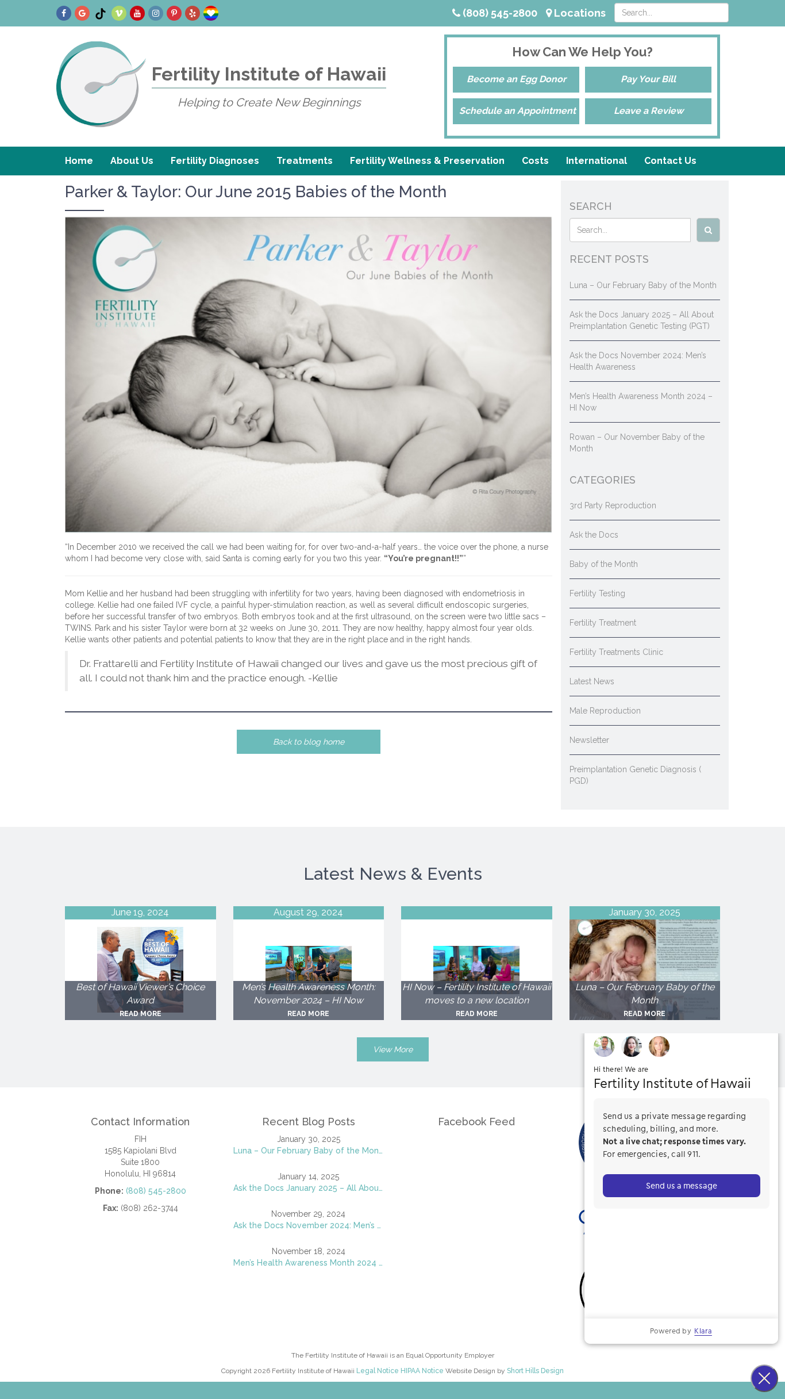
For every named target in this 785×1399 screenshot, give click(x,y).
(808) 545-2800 (498, 13)
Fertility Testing (597, 593)
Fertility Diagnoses (215, 160)
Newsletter (589, 740)
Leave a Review (648, 110)
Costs (535, 160)
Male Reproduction (605, 710)
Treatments (304, 160)
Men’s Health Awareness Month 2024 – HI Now (308, 1262)
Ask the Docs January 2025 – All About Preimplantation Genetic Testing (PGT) (308, 1188)
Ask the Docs (593, 534)
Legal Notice (377, 1371)
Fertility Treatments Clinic (616, 652)
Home (79, 160)
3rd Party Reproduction (612, 505)
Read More (140, 1014)
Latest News (591, 681)
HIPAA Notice (422, 1371)
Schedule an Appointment (517, 110)
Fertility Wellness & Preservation (427, 160)
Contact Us (670, 160)
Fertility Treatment (602, 622)
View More (393, 1049)
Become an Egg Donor (516, 79)
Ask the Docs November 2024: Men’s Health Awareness (308, 1225)
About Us (131, 160)
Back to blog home (308, 741)
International (596, 160)
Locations (579, 13)
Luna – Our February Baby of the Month (643, 285)
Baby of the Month (603, 564)
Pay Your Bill (648, 79)
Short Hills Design (535, 1371)
